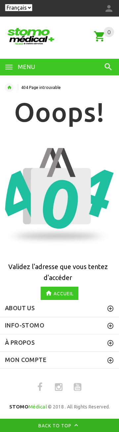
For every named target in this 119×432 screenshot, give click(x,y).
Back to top (55, 425)
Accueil (64, 293)
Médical (28, 406)
